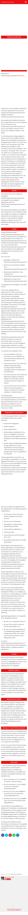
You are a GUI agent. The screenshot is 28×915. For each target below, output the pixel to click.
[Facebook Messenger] (6, 835)
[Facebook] (2, 835)
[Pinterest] (10, 835)
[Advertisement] (14, 20)
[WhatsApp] (14, 835)
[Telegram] (17, 835)
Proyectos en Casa (7, 2)
